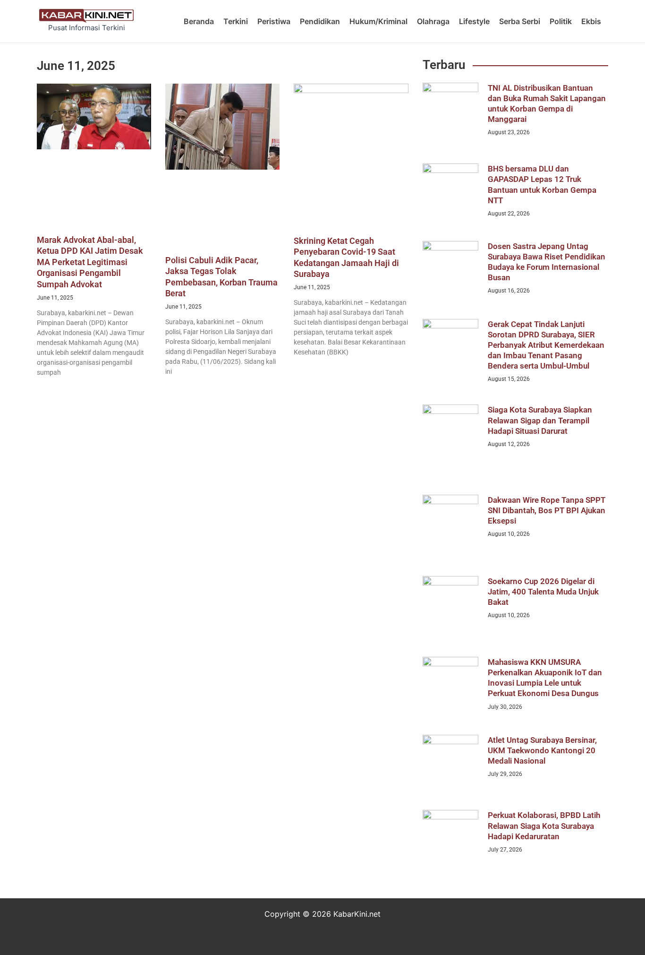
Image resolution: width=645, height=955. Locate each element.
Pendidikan (320, 21)
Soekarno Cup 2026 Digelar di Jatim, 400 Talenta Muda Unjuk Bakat (543, 591)
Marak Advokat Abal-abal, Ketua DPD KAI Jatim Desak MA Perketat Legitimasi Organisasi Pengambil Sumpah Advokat (90, 262)
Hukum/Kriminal (378, 21)
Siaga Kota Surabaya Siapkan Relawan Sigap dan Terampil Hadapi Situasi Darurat (540, 420)
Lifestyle (474, 21)
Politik (561, 21)
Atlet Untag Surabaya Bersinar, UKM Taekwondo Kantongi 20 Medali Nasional (542, 750)
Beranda (199, 21)
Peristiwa (273, 21)
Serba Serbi (519, 21)
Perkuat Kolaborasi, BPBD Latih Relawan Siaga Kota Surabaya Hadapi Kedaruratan (544, 825)
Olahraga (433, 21)
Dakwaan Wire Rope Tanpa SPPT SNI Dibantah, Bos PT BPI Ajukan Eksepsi (546, 510)
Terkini (235, 21)
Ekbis (591, 21)
